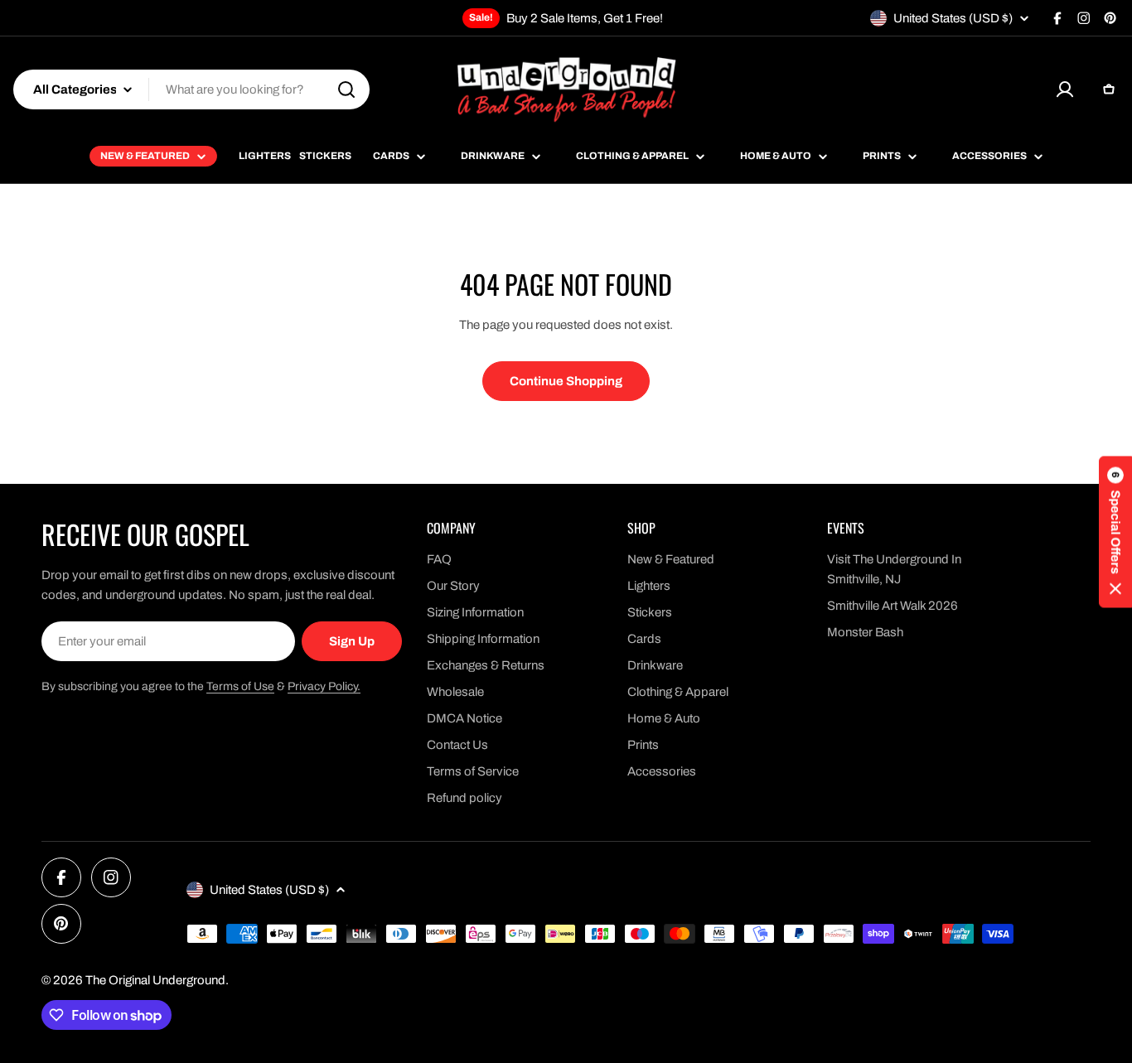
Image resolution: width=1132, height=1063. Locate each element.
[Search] (346, 89)
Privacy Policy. (324, 686)
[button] (1115, 531)
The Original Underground (155, 980)
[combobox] (191, 89)
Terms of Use (240, 686)
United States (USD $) (953, 18)
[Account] (1065, 89)
